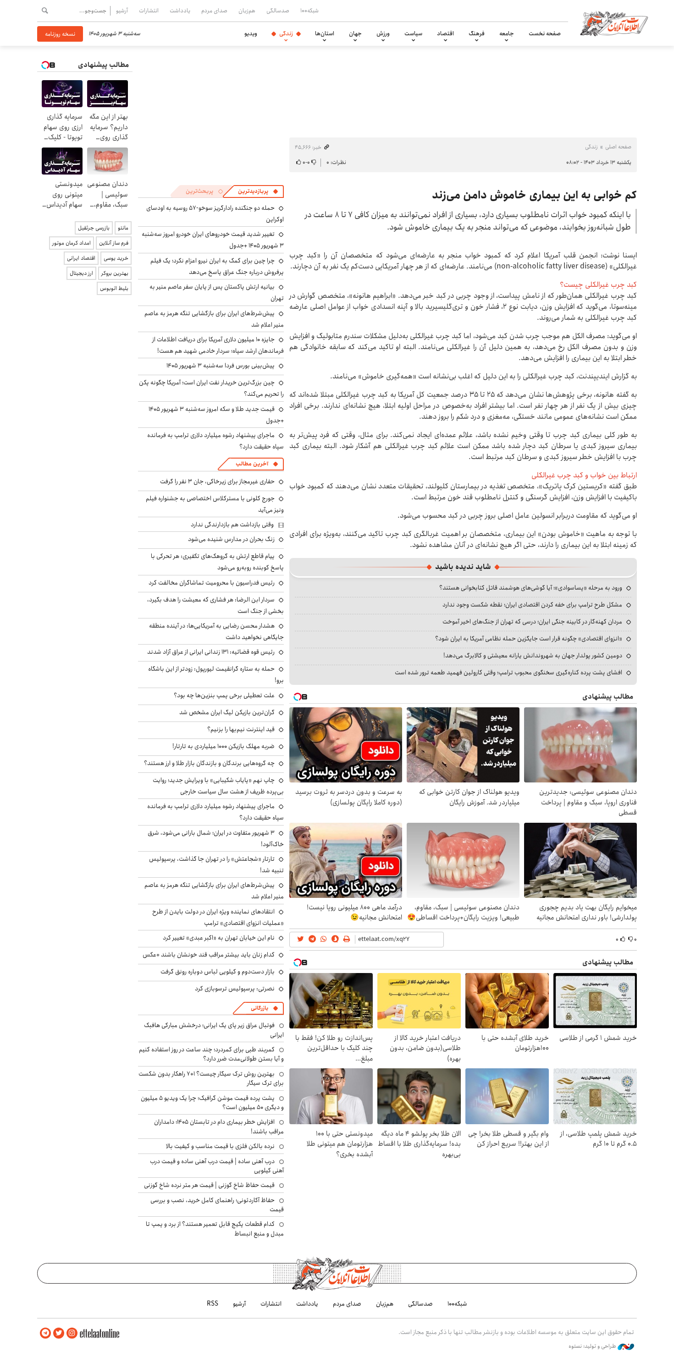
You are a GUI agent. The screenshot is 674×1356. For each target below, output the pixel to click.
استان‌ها (324, 33)
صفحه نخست (545, 33)
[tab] (258, 191)
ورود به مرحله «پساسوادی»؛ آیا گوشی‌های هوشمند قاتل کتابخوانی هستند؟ (530, 588)
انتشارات (149, 10)
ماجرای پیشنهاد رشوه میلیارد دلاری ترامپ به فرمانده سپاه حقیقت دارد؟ (215, 812)
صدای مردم (214, 10)
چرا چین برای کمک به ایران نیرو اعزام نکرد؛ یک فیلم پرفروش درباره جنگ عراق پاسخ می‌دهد (217, 266)
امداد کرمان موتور (71, 243)
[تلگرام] (45, 1333)
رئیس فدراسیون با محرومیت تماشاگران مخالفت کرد (212, 583)
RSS (212, 1304)
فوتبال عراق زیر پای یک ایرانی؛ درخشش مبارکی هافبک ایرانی (214, 1029)
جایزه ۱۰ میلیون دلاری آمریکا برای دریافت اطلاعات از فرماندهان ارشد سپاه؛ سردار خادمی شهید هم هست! (218, 345)
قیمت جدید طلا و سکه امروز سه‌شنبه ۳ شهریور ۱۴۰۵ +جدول (216, 415)
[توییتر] (58, 1333)
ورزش (383, 33)
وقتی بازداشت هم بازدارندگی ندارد (232, 524)
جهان (355, 33)
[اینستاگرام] (71, 1333)
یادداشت (180, 10)
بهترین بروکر (114, 273)
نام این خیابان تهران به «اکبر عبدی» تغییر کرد (219, 938)
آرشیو (122, 10)
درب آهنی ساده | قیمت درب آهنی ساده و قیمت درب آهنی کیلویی (217, 1166)
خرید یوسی (116, 258)
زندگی (286, 33)
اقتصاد (445, 33)
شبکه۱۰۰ (309, 10)
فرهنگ (477, 33)
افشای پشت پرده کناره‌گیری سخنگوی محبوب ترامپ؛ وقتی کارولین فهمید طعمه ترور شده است (508, 672)
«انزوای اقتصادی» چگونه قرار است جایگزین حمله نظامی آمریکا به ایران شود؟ (528, 639)
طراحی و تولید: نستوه (593, 1346)
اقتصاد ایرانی (81, 258)
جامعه (506, 33)
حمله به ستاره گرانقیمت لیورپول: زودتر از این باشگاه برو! (216, 674)
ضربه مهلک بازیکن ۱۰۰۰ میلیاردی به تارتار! (223, 746)
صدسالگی (277, 10)
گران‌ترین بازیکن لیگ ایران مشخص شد (227, 712)
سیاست (413, 33)
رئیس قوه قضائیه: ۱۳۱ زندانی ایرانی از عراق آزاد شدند (211, 652)
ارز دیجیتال (81, 273)
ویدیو (250, 33)
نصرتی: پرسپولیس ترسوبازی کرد (235, 989)
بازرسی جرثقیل (94, 228)
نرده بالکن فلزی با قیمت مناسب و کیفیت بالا (220, 1146)
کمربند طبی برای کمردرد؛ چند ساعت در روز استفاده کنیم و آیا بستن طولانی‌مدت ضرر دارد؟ (211, 1054)
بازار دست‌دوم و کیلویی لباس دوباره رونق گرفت (217, 972)
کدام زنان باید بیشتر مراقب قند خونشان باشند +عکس (209, 955)
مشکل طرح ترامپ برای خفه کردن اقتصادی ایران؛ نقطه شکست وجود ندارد (532, 605)
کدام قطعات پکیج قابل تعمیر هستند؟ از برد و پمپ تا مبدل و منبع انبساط (215, 1228)
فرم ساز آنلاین (113, 243)
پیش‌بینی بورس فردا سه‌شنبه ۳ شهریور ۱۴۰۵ (220, 366)
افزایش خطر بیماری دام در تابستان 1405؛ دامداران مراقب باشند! (219, 1126)
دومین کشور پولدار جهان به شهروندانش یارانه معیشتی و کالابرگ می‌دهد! (532, 656)
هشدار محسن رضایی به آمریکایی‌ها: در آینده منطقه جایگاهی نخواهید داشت (216, 631)
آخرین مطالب (252, 463)
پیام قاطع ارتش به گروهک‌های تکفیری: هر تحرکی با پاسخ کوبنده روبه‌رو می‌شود (217, 562)
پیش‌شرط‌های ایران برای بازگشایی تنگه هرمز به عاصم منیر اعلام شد (214, 319)
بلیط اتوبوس (114, 288)
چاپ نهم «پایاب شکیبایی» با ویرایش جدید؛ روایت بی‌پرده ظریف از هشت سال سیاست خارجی (218, 786)
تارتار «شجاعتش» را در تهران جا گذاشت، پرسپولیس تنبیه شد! (216, 864)
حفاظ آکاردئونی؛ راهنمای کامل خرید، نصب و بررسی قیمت (217, 1204)
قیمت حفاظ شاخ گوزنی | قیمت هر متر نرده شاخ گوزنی (209, 1185)
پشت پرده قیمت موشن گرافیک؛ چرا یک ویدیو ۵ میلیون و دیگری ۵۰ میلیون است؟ (212, 1102)
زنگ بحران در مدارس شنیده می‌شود (231, 539)
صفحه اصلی (618, 146)
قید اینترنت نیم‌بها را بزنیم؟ (241, 729)
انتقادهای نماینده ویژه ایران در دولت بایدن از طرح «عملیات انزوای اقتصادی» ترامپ (218, 917)
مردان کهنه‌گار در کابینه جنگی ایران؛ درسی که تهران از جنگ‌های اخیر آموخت (532, 622)
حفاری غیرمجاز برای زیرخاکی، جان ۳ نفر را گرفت (217, 481)
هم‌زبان (246, 10)
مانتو (123, 228)
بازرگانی (259, 1008)
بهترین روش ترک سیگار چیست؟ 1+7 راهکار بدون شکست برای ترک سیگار (211, 1078)
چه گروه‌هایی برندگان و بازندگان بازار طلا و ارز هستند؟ (209, 763)
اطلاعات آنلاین (614, 23)
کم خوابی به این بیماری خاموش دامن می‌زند (534, 195)
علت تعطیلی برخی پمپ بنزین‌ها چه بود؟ (224, 695)
